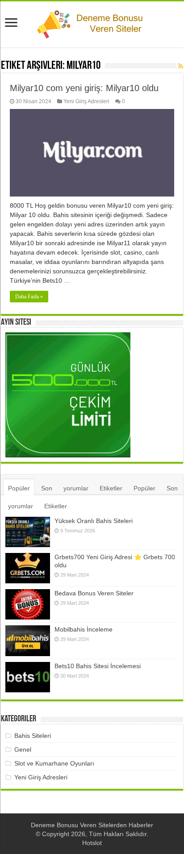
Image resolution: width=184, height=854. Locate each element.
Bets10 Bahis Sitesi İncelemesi (97, 666)
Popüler (19, 488)
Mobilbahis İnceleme (83, 629)
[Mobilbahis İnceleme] (27, 640)
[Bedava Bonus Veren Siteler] (27, 604)
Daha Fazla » (29, 296)
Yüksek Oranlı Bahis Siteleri (93, 520)
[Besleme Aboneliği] (180, 66)
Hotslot (92, 842)
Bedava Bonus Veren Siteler (94, 593)
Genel (22, 749)
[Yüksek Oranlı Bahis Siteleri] (27, 532)
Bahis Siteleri (32, 735)
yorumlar (75, 488)
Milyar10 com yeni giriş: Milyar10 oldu (84, 88)
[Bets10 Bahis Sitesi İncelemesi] (27, 677)
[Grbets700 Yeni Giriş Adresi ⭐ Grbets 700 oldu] (27, 568)
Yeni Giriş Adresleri (86, 101)
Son (46, 488)
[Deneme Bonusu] (92, 22)
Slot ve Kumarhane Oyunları (54, 763)
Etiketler (111, 488)
